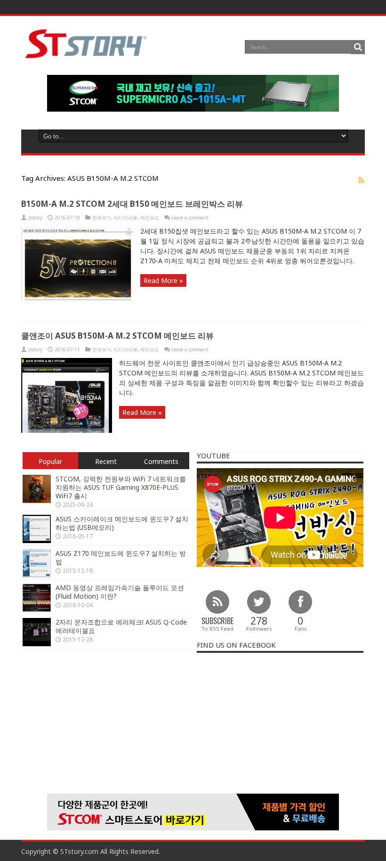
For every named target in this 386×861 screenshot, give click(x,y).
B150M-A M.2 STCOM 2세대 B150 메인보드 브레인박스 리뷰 (132, 203)
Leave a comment (190, 217)
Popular (50, 461)
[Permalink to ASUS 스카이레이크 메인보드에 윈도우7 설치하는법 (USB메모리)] (37, 540)
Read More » (163, 280)
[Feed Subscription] (361, 180)
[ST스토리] (86, 57)
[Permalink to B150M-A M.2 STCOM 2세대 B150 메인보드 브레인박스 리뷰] (77, 298)
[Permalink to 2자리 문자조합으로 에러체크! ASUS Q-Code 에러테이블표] (37, 643)
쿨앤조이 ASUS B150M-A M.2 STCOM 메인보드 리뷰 (117, 335)
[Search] (358, 47)
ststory (35, 217)
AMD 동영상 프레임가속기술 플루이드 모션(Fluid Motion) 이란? (120, 592)
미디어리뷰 (125, 217)
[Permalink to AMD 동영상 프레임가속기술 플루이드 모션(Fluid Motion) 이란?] (37, 609)
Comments (161, 461)
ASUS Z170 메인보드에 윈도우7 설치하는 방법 (121, 557)
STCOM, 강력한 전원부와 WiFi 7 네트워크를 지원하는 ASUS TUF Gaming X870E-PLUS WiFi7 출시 (121, 487)
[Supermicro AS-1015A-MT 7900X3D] (193, 109)
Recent (106, 461)
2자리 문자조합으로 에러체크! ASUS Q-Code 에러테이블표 (121, 626)
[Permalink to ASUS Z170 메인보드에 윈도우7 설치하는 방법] (37, 574)
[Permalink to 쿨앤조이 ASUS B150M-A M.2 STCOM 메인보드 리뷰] (66, 430)
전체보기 (101, 217)
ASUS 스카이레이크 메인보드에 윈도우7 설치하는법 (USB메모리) (122, 523)
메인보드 (149, 217)
